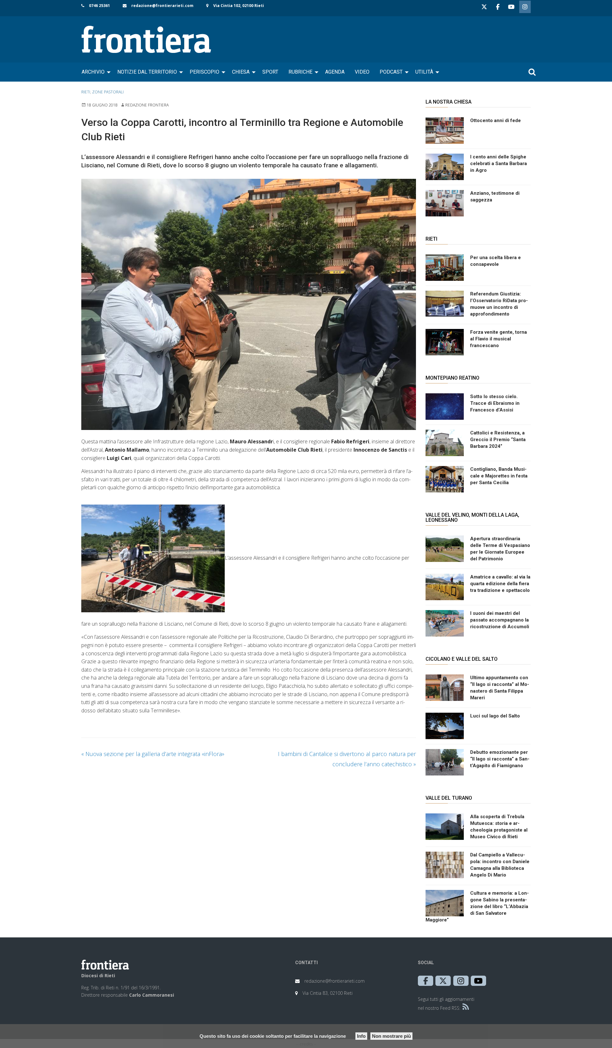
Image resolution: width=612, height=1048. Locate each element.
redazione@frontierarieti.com (162, 5)
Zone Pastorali (108, 92)
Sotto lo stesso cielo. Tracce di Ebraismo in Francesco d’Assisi (495, 403)
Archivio (93, 72)
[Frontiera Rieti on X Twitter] (484, 7)
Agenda (335, 72)
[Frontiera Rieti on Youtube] (511, 7)
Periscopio (204, 72)
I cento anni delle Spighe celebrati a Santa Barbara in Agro (498, 163)
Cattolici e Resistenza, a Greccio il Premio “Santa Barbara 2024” (498, 439)
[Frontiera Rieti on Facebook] (497, 7)
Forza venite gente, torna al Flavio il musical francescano (498, 338)
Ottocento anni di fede (495, 120)
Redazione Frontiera (147, 105)
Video (362, 72)
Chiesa (241, 72)
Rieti (85, 92)
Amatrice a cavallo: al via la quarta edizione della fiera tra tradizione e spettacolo (500, 583)
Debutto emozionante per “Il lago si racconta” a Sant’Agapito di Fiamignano (499, 758)
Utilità (424, 72)
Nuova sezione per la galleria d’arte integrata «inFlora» (152, 754)
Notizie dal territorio (147, 72)
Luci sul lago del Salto (495, 716)
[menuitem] (94, 72)
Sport (270, 72)
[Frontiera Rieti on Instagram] (525, 7)
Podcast (391, 72)
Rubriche (300, 72)
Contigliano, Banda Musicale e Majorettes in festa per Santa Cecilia (499, 475)
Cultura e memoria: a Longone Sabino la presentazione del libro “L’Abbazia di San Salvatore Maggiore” (477, 906)
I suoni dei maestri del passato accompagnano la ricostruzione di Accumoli (499, 620)
